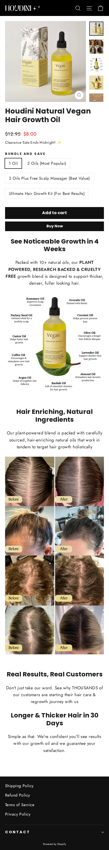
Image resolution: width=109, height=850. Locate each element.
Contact (17, 832)
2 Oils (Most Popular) (46, 163)
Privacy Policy (17, 814)
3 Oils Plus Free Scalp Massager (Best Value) (49, 178)
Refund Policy (17, 795)
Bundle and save (25, 154)
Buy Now (54, 226)
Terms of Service (19, 805)
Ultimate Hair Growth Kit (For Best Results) (47, 193)
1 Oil (13, 163)
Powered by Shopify (54, 844)
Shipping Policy (19, 786)
